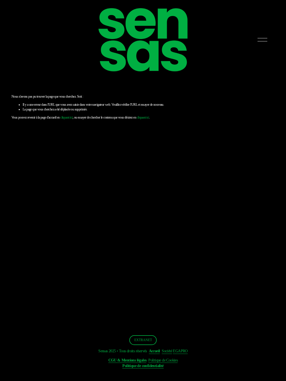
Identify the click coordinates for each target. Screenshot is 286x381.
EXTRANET (143, 340)
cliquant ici (66, 117)
